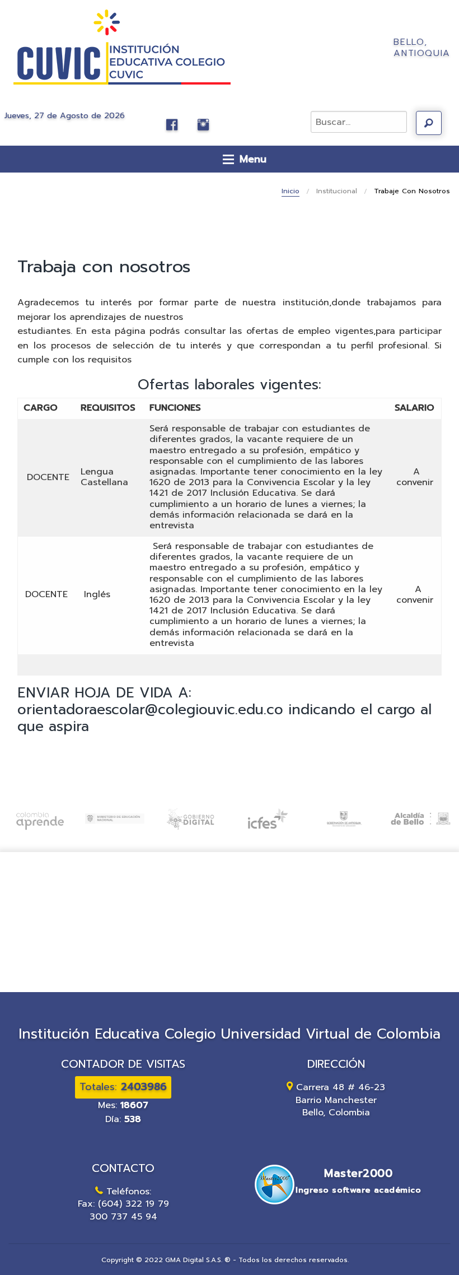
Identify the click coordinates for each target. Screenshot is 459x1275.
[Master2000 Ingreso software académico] (335, 1206)
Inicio (290, 191)
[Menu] (228, 159)
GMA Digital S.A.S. (193, 1260)
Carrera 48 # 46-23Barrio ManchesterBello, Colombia (341, 1100)
